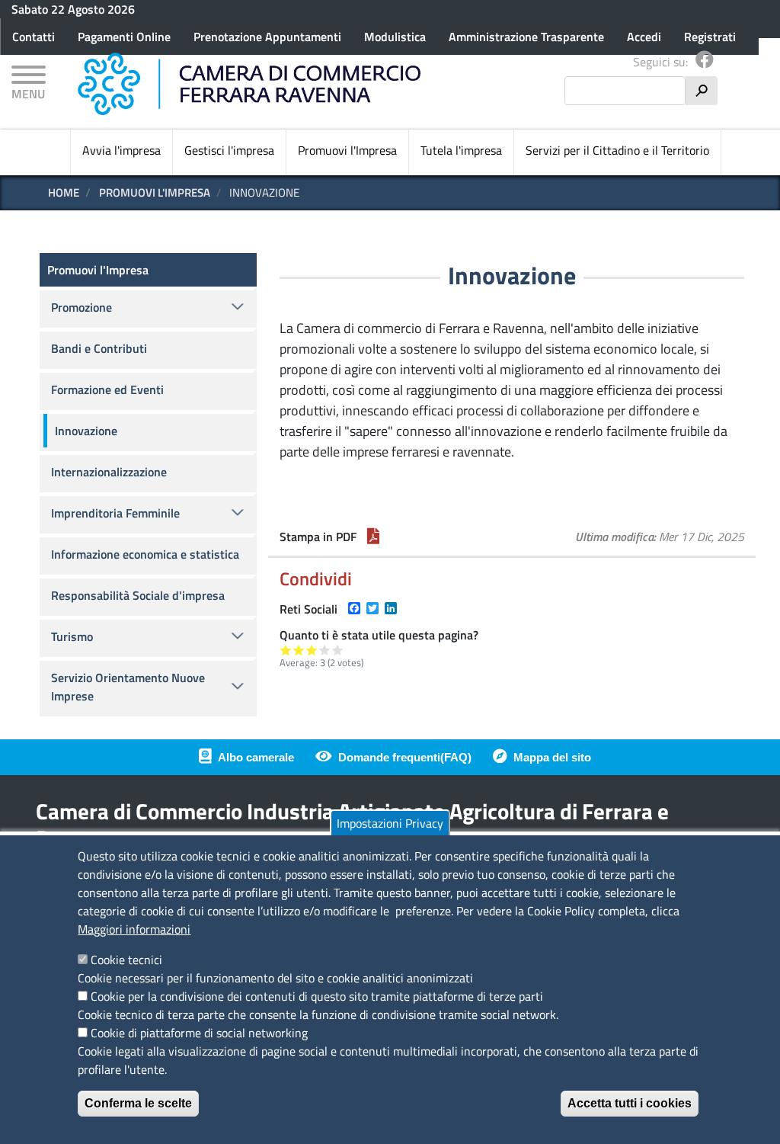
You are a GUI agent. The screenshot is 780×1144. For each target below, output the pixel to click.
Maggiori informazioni (134, 929)
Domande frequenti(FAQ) (405, 757)
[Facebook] (704, 62)
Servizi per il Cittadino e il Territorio (617, 150)
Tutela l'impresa (461, 150)
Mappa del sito (552, 757)
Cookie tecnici (126, 959)
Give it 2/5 (298, 649)
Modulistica (395, 36)
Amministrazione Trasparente (526, 36)
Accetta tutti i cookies (629, 1103)
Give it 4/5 (324, 649)
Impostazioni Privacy (390, 823)
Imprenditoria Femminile (115, 513)
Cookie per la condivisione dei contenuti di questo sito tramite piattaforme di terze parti (317, 996)
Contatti (33, 36)
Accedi (644, 36)
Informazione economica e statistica (145, 554)
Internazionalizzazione (109, 472)
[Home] (249, 84)
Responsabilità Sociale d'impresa (138, 595)
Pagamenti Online (124, 36)
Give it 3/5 (311, 649)
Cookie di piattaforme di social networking (199, 1033)
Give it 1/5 (286, 649)
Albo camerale (256, 757)
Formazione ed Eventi (107, 389)
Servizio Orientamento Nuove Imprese (128, 686)
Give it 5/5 (337, 649)
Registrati (710, 36)
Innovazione (86, 430)
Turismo (72, 636)
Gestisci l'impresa (229, 150)
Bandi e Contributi (99, 348)
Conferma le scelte (138, 1103)
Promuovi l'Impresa (347, 150)
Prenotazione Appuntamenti (267, 36)
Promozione (81, 307)
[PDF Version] (373, 536)
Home (63, 192)
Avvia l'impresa (121, 150)
